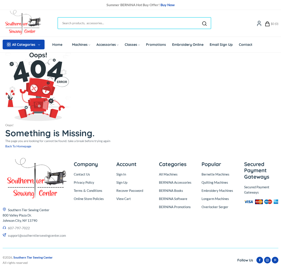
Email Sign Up (221, 44)
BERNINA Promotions (175, 207)
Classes (131, 44)
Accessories (106, 44)
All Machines (168, 174)
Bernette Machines (215, 174)
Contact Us (82, 174)
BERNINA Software (173, 199)
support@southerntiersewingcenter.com (37, 235)
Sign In (121, 174)
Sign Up (121, 182)
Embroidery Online (188, 44)
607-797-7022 (19, 228)
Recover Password (129, 190)
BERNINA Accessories (175, 182)
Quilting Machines (215, 182)
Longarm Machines (215, 199)
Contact (245, 44)
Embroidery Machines (217, 190)
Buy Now (167, 5)
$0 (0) (274, 24)
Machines (80, 44)
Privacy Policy (84, 182)
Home (57, 44)
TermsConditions (88, 190)
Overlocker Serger (215, 207)
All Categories (23, 44)
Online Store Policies (89, 199)
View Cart (123, 199)
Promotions (156, 44)
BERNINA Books (171, 190)
